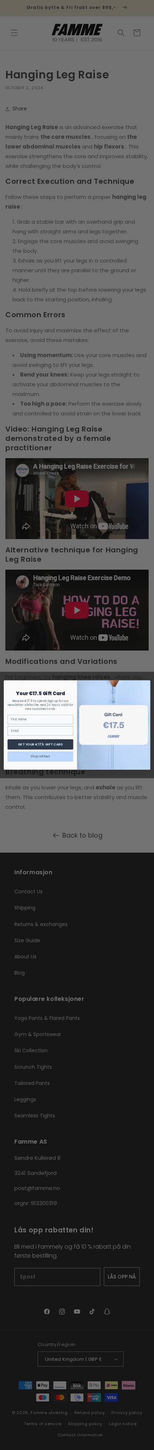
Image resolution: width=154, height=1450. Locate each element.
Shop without (40, 756)
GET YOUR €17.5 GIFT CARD (40, 744)
